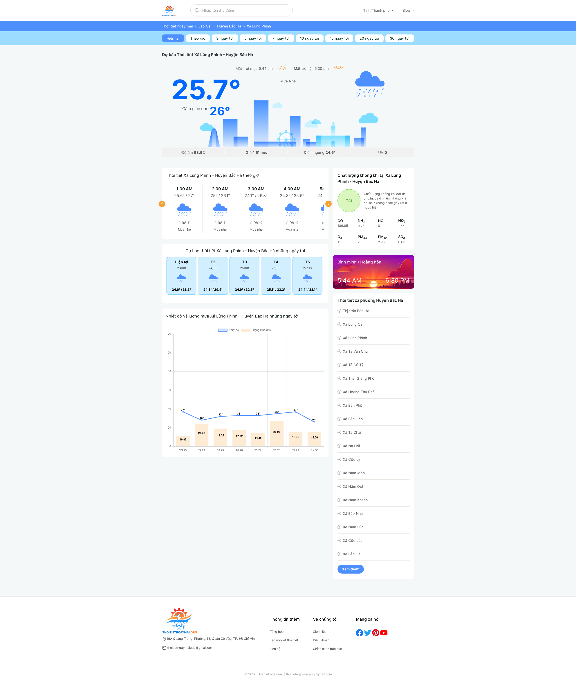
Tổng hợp (277, 631)
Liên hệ (275, 649)
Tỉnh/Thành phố (377, 10)
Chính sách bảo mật (327, 649)
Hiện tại (173, 38)
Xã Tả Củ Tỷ (353, 365)
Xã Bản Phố (352, 405)
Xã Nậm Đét (353, 486)
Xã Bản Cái (352, 554)
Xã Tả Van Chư (355, 351)
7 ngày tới (281, 38)
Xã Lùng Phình (355, 338)
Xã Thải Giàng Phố (358, 378)
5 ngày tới (253, 38)
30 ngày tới (400, 38)
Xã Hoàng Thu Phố (359, 392)
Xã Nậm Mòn (354, 473)
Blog (407, 10)
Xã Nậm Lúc (353, 527)
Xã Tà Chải (352, 432)
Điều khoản (321, 640)
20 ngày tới (369, 38)
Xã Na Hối (351, 446)
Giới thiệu (319, 631)
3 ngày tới (225, 38)
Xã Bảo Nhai (353, 513)
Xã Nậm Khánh (355, 500)
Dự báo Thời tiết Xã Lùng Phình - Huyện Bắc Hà (207, 54)
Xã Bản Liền (353, 419)
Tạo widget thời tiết (284, 640)
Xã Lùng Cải (353, 324)
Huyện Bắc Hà (229, 26)
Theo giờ (197, 38)
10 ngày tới (309, 38)
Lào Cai (205, 26)
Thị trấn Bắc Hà (356, 311)
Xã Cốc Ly (351, 459)
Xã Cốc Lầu (352, 540)
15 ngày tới (339, 38)
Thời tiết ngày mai (177, 26)
